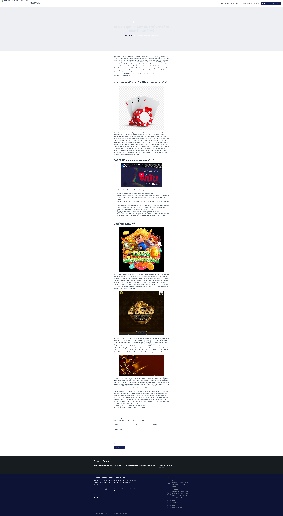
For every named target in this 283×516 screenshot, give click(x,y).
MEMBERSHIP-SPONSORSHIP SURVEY (271, 3)
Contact (256, 3)
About (232, 3)
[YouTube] (97, 497)
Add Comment (119, 429)
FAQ (252, 3)
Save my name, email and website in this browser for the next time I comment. (134, 443)
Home (221, 3)
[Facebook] (94, 497)
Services (227, 3)
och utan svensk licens (165, 465)
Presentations (246, 3)
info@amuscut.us (176, 502)
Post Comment (119, 447)
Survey (237, 3)
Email (136, 424)
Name (117, 424)
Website (155, 424)
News (149, 21)
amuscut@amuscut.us (178, 507)
